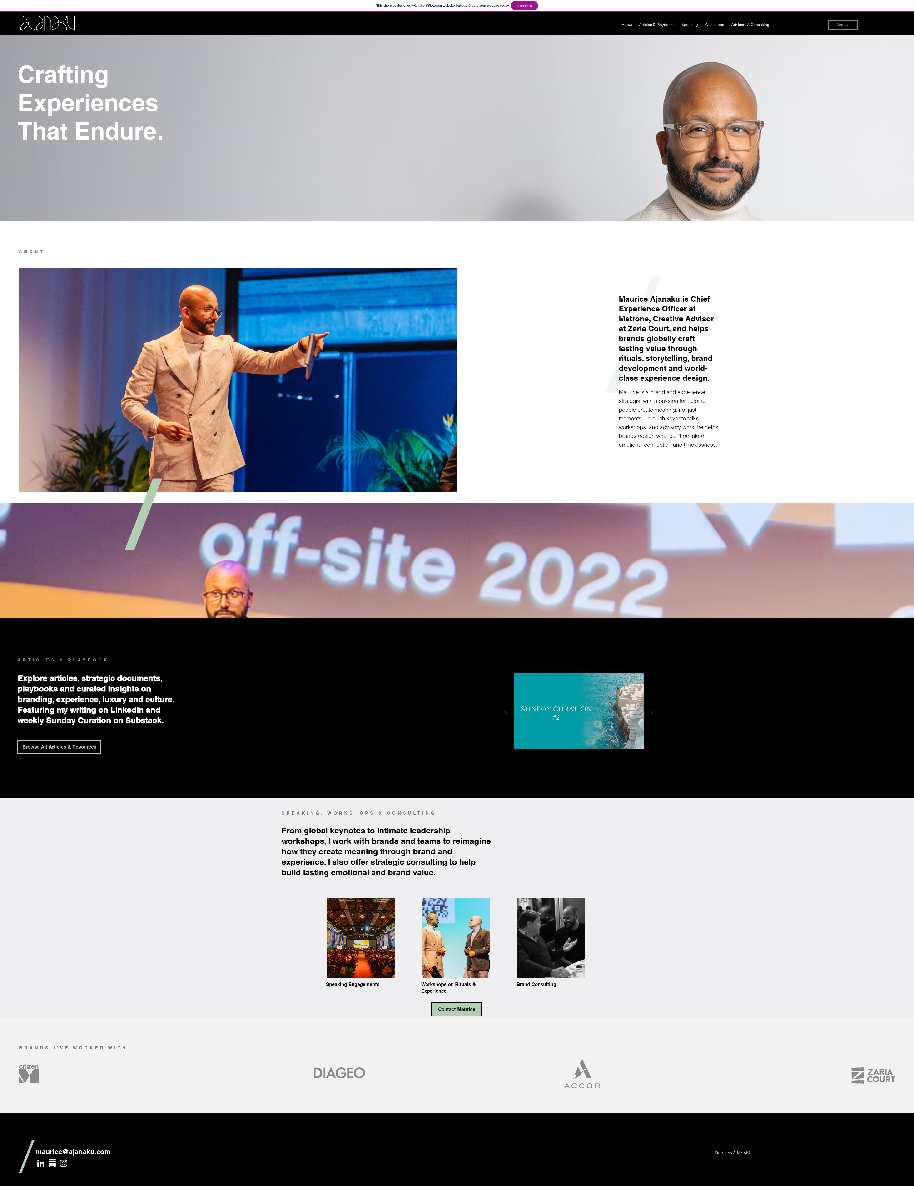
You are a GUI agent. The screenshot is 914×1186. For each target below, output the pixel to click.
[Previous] (505, 711)
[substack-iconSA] (52, 1163)
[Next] (653, 711)
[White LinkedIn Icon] (41, 1163)
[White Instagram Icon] (64, 1163)
